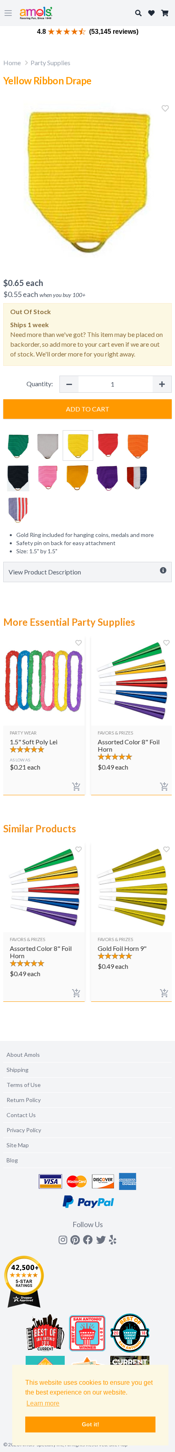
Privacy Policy (24, 1129)
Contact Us (21, 1114)
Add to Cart (87, 409)
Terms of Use (24, 1084)
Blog (12, 1160)
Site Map (18, 1145)
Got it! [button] (90, 1424)
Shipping (17, 1069)
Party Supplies (50, 62)
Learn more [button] (42, 1403)
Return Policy (24, 1099)
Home (12, 62)
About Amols (23, 1054)
